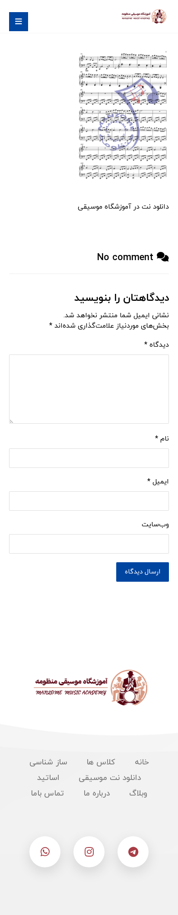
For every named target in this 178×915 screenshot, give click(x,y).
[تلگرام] (133, 851)
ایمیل (158, 481)
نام (162, 439)
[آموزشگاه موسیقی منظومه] (143, 16)
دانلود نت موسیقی (110, 778)
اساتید (48, 778)
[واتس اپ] (44, 851)
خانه (142, 762)
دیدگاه (156, 345)
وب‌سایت (155, 524)
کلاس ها (100, 762)
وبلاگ (138, 793)
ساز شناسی (48, 762)
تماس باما (47, 793)
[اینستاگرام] (89, 851)
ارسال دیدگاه (142, 572)
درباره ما (96, 793)
